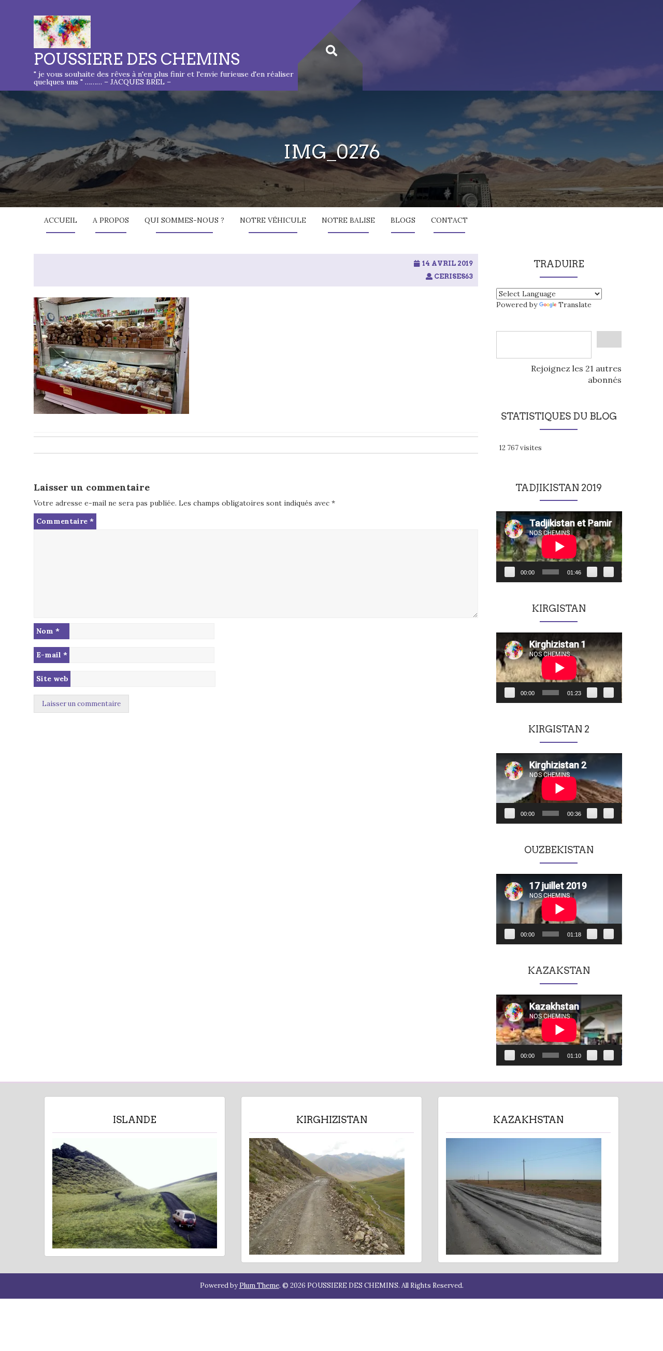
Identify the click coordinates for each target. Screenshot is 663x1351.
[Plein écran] (608, 572)
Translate (575, 304)
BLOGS (403, 220)
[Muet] (592, 572)
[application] (559, 546)
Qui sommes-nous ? (184, 220)
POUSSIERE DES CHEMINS (137, 59)
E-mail (51, 654)
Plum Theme (259, 1285)
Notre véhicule (273, 220)
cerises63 (453, 276)
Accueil (60, 220)
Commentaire (65, 521)
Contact (449, 220)
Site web (52, 678)
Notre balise (348, 220)
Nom (48, 631)
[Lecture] (510, 572)
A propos (111, 220)
